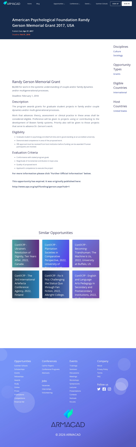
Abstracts (46, 373)
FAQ (98, 376)
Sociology (118, 55)
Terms (99, 373)
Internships (46, 389)
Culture (117, 51)
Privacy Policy (102, 369)
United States (120, 110)
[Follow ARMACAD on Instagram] (109, 389)
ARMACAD (73, 435)
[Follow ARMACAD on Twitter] (99, 389)
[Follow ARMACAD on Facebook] (104, 389)
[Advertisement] (55, 59)
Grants (116, 73)
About (99, 366)
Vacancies (46, 385)
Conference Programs (51, 369)
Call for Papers (48, 366)
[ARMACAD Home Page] (11, 3)
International (120, 92)
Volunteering (47, 393)
